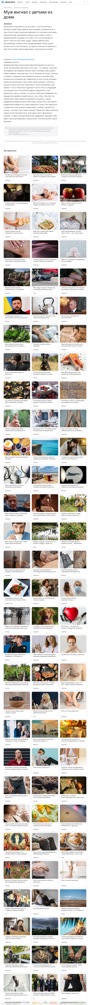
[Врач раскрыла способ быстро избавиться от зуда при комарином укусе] (73, 818)
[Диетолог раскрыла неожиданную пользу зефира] (73, 253)
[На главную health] (9, 2)
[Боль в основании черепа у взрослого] (17, 366)
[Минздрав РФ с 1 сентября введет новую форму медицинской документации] (45, 423)
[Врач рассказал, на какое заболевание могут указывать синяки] (73, 423)
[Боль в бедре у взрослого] (73, 987)
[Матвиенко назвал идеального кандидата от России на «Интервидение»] (17, 648)
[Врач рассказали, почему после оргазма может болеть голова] (73, 338)
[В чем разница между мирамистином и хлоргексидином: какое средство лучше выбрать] (73, 592)
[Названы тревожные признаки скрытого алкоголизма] (17, 931)
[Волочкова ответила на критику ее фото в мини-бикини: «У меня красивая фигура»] (17, 761)
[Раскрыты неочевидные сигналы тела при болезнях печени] (17, 169)
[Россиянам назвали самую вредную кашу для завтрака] (45, 394)
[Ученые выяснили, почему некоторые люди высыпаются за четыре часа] (17, 987)
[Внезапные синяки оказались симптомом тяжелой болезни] (17, 253)
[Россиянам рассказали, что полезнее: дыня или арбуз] (45, 818)
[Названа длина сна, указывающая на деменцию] (17, 197)
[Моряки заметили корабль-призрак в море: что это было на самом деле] (73, 902)
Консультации (7, 7)
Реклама (15, 1003)
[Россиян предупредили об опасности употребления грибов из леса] (45, 959)
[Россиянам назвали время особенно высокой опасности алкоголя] (45, 479)
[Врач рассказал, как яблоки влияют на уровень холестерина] (45, 169)
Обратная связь (62, 1003)
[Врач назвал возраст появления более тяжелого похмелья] (17, 507)
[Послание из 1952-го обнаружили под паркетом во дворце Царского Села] (73, 394)
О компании (8, 1003)
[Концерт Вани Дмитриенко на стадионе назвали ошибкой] (17, 902)
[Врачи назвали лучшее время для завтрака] (17, 451)
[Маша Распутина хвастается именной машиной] (45, 705)
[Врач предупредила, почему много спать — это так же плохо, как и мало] (73, 225)
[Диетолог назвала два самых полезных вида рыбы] (45, 225)
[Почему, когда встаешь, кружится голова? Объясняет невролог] (45, 253)
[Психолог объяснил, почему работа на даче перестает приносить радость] (73, 507)
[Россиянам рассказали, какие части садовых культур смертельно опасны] (73, 959)
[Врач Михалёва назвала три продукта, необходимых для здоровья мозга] (73, 366)
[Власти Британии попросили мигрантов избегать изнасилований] (45, 733)
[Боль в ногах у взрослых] (73, 874)
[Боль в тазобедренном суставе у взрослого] (17, 789)
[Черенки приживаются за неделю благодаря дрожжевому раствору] (17, 677)
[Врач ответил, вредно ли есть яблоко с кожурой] (73, 197)
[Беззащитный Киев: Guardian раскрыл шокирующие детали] (45, 931)
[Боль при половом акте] (45, 902)
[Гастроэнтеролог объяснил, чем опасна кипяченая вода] (45, 310)
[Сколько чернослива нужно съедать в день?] (17, 705)
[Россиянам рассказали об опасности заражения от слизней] (73, 733)
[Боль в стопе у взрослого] (73, 705)
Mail (3, 1003)
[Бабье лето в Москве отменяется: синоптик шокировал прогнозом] (17, 620)
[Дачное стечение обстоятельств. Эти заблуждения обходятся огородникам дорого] (17, 874)
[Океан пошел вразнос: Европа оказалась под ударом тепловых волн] (45, 451)
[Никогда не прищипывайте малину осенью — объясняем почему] (73, 535)
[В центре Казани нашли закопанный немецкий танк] (73, 564)
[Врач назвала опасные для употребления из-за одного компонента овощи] (17, 338)
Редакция (34, 1003)
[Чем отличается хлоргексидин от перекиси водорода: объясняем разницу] (45, 648)
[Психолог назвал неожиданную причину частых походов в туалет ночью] (73, 761)
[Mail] (2, 2)
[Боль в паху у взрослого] (45, 761)
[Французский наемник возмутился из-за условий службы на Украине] (17, 282)
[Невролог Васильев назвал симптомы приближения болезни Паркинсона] (17, 959)
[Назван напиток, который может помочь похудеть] (45, 592)
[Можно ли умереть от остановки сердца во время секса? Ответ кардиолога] (45, 197)
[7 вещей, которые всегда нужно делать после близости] (73, 451)
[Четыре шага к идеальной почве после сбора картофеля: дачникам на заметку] (45, 789)
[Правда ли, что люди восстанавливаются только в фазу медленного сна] (73, 789)
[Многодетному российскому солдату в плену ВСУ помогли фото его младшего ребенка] (73, 169)
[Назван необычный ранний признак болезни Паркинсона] (17, 423)
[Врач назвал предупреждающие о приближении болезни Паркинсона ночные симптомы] (45, 846)
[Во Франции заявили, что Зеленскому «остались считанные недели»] (17, 310)
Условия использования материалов (47, 1003)
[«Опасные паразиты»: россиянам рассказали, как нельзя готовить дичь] (73, 282)
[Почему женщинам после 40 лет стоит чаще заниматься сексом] (73, 931)
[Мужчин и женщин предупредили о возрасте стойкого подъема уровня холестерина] (17, 733)
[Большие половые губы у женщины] (45, 338)
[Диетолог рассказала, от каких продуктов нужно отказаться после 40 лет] (45, 677)
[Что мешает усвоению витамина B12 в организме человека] (17, 394)
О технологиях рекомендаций (75, 1003)
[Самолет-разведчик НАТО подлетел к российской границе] (73, 479)
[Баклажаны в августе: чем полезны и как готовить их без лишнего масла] (17, 592)
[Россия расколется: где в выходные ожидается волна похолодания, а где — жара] (45, 366)
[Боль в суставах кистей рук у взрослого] (45, 874)
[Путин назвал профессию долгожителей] (73, 310)
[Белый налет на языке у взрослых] (73, 648)
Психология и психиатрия (21, 7)
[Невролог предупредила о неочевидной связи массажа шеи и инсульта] (45, 564)
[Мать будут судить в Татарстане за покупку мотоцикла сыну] (45, 282)
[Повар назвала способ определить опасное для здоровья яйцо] (17, 225)
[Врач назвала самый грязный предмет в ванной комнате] (17, 564)
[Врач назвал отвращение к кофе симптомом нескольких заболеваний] (17, 535)
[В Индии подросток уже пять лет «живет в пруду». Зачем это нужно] (45, 535)
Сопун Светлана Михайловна (23, 59)
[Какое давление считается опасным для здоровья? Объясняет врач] (17, 479)
